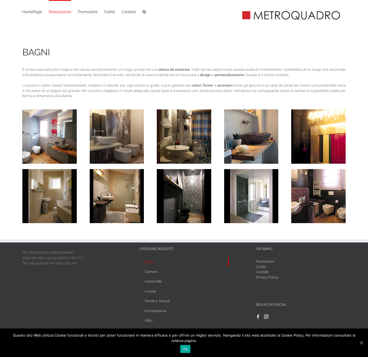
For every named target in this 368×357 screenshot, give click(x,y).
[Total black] (184, 172)
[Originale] (184, 112)
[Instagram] (266, 317)
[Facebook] (258, 317)
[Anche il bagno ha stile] (49, 112)
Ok (185, 349)
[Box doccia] (251, 172)
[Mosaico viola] (318, 172)
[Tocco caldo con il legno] (251, 112)
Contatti (262, 272)
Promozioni (265, 261)
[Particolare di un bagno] (318, 112)
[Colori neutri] (49, 172)
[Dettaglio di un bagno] (117, 112)
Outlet (261, 267)
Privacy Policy (267, 277)
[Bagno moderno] (117, 172)
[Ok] (361, 342)
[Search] (144, 11)
